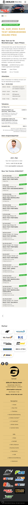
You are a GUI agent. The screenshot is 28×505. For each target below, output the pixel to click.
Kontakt (14, 441)
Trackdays (14, 411)
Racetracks (15, 451)
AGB (14, 454)
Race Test (14, 408)
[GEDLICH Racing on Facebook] (2, 363)
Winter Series (14, 424)
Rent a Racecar (14, 444)
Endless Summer (14, 418)
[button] (3, 502)
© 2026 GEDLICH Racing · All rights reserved (14, 503)
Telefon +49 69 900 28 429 (14, 394)
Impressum (15, 461)
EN (5, 16)
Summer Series (15, 428)
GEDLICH (14, 2)
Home (14, 404)
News (14, 438)
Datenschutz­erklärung (15, 458)
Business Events (14, 448)
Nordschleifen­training (15, 414)
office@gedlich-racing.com (14, 389)
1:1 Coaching (14, 421)
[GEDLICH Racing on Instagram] (6, 363)
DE (3, 16)
